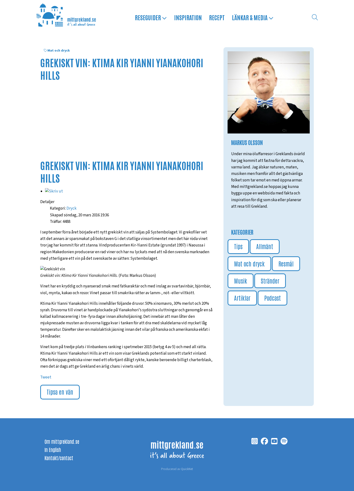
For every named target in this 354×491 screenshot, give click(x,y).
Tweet (45, 377)
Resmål (286, 263)
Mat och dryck (58, 50)
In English (53, 449)
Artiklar (242, 297)
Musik (240, 280)
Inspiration (188, 17)
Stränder (270, 280)
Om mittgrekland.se (62, 441)
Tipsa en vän (60, 391)
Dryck (71, 208)
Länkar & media (250, 17)
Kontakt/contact (59, 458)
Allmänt (264, 246)
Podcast (272, 297)
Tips (238, 246)
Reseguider (148, 17)
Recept (217, 17)
